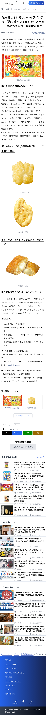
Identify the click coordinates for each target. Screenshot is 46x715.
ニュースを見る (37, 457)
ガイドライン (10, 685)
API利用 (8, 689)
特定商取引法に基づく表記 (14, 673)
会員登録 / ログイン (36, 3)
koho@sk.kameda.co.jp (16, 365)
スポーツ (26, 9)
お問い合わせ (10, 694)
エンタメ (17, 9)
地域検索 (9, 9)
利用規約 (8, 677)
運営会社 (8, 660)
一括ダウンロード (24, 416)
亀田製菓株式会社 (38, 33)
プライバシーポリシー (13, 681)
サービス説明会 (10, 668)
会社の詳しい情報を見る (23, 447)
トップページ (7, 654)
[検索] (24, 3)
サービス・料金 (10, 664)
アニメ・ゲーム (36, 9)
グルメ (17, 425)
